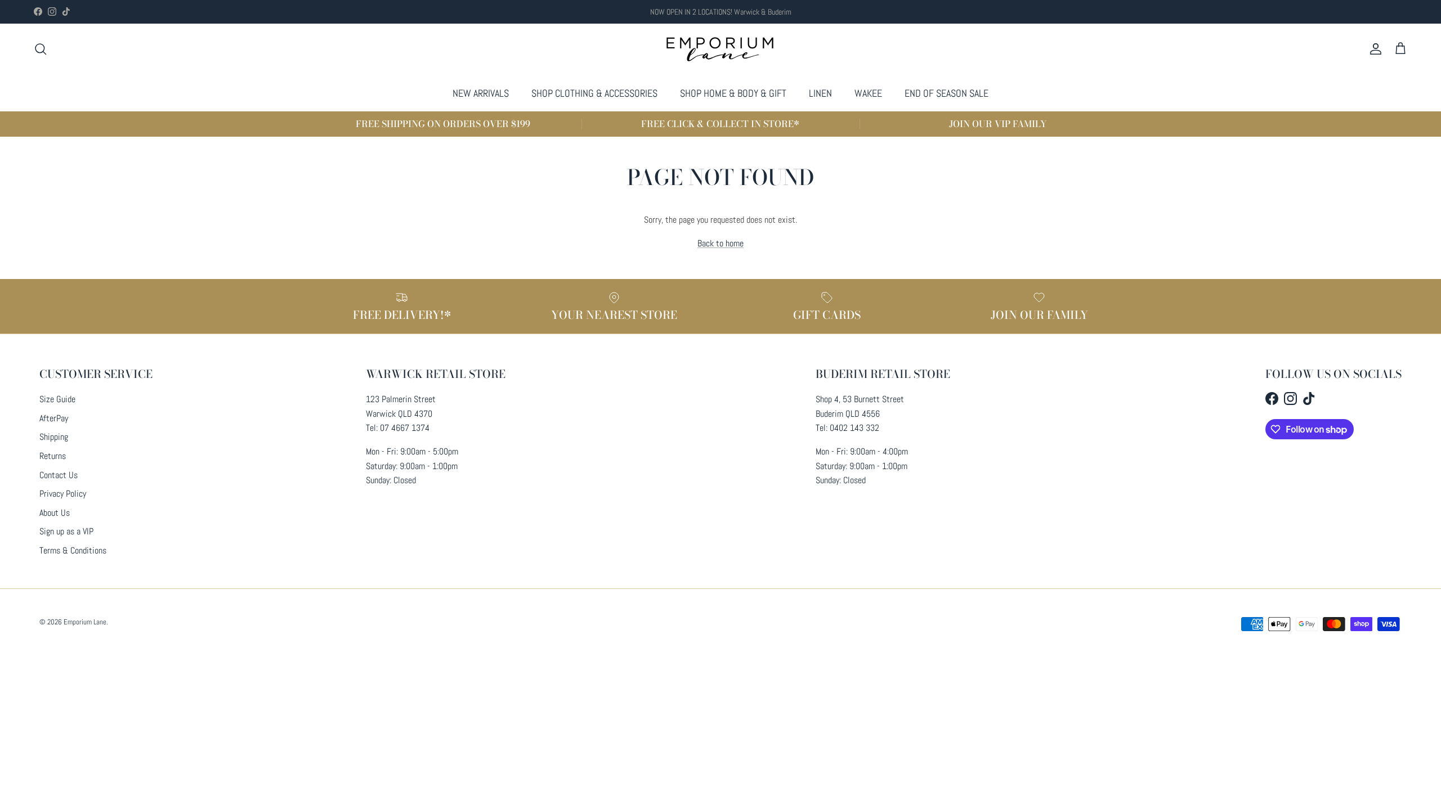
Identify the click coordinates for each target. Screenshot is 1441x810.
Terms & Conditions (72, 550)
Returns (52, 456)
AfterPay (53, 418)
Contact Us (58, 475)
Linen (820, 93)
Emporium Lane (85, 622)
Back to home (720, 243)
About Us (54, 513)
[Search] (40, 49)
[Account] (1373, 49)
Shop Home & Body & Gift (733, 93)
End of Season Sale (946, 93)
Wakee (868, 93)
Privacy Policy (62, 494)
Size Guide (57, 399)
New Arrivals (481, 93)
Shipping (53, 437)
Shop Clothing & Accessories (594, 93)
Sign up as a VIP (66, 531)
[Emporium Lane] (720, 49)
